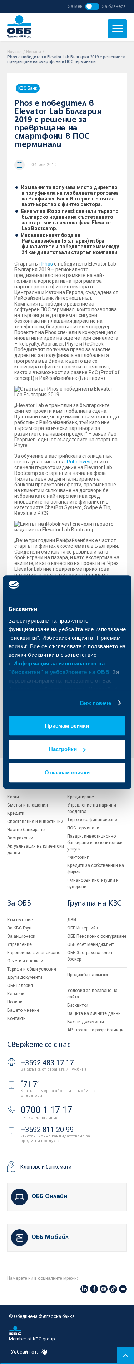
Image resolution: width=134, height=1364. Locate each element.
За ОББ (19, 903)
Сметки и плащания (27, 805)
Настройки (63, 749)
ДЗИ (71, 919)
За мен (75, 6)
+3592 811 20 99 (47, 1129)
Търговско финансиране (92, 819)
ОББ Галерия (20, 985)
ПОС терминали (83, 827)
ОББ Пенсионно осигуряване (96, 936)
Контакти (16, 1018)
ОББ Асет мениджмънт (90, 944)
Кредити (15, 813)
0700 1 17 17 (46, 1110)
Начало (14, 52)
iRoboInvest (79, 462)
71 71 (31, 1084)
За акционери (21, 936)
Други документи (24, 977)
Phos (47, 264)
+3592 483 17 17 (47, 1062)
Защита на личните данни (94, 1013)
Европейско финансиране (33, 952)
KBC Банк (27, 88)
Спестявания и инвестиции (35, 821)
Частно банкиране (26, 829)
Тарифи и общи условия (31, 969)
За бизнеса (114, 6)
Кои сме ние (20, 919)
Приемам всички (67, 726)
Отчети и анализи (25, 960)
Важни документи (85, 1021)
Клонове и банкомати (45, 1167)
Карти (13, 796)
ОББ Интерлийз (82, 928)
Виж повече (95, 703)
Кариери (15, 993)
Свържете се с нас (38, 1045)
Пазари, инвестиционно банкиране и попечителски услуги (95, 843)
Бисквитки (77, 1005)
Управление (19, 944)
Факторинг (78, 857)
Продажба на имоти (87, 974)
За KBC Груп (19, 928)
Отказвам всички (67, 772)
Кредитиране (80, 796)
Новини (33, 52)
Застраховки (20, 837)
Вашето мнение (23, 1010)
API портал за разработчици (95, 1029)
